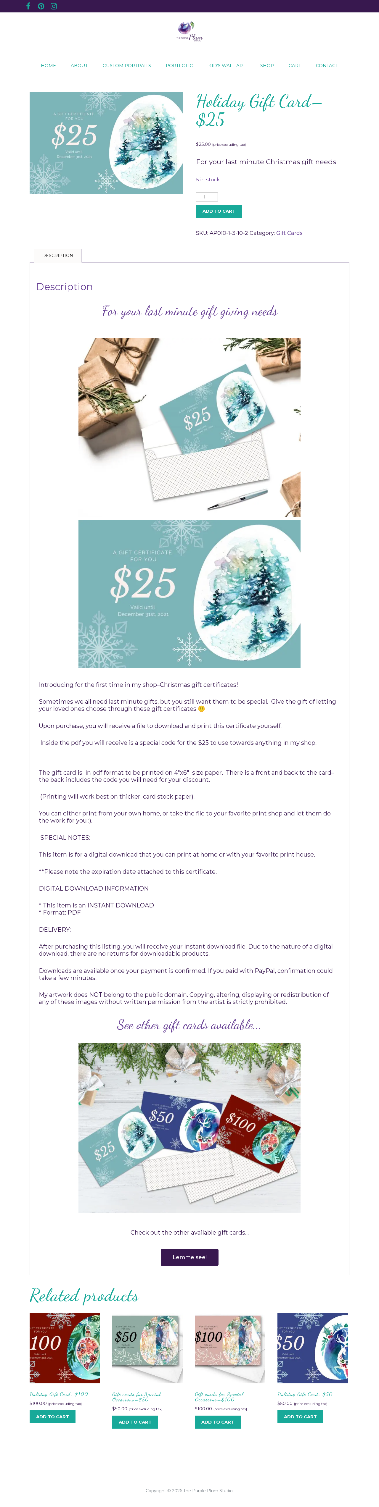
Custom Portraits (127, 65)
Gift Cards (289, 233)
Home (48, 65)
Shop (267, 65)
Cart (295, 65)
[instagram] (53, 7)
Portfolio (180, 65)
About (79, 65)
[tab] (58, 256)
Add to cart (219, 211)
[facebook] (28, 7)
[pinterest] (41, 7)
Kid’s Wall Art (226, 65)
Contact (327, 65)
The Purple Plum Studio (208, 1490)
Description (57, 255)
